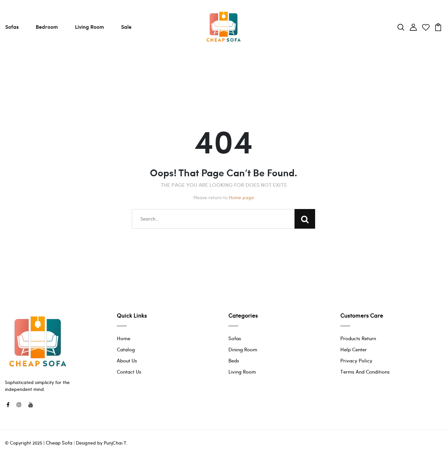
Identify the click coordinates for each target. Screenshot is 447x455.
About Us (127, 360)
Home (123, 338)
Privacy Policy (356, 360)
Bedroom (47, 26)
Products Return (358, 338)
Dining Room (242, 349)
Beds (233, 360)
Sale (126, 26)
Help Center (353, 349)
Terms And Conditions (365, 371)
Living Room (89, 26)
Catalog (126, 349)
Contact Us (129, 371)
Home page (241, 197)
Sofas (12, 26)
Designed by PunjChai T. (101, 443)
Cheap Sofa (59, 442)
